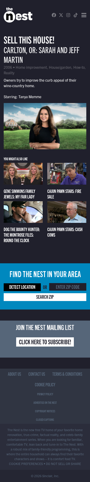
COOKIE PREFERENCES (26, 464)
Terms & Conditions (67, 374)
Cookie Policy (45, 384)
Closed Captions (45, 419)
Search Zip (45, 296)
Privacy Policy (45, 394)
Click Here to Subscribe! (45, 341)
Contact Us (36, 374)
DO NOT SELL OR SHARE (63, 464)
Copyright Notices (45, 411)
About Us (14, 374)
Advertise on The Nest (45, 402)
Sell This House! (29, 39)
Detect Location (22, 287)
